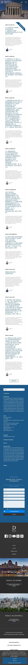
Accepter (15, 658)
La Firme (14, 548)
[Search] (23, 389)
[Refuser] (26, 657)
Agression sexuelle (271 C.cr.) (8, 427)
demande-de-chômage (7, 417)
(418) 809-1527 (14, 588)
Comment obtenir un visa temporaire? (10, 424)
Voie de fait (5, 421)
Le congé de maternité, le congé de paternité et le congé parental (15, 420)
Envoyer (14, 514)
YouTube (14, 536)
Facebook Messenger (14, 511)
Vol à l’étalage (5, 418)
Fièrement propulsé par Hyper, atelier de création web (14, 634)
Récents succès (14, 551)
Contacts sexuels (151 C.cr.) (8, 430)
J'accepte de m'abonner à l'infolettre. (14, 509)
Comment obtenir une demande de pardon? (11, 423)
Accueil (14, 545)
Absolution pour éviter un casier (9, 436)
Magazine (14, 554)
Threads (22, 536)
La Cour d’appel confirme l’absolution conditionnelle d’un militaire (15, 449)
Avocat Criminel (6, 426)
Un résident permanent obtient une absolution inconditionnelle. (14, 457)
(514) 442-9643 (14, 623)
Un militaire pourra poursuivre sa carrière (10, 460)
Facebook (6, 536)
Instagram (10, 536)
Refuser (15, 660)
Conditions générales (14, 642)
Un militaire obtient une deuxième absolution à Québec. (13, 459)
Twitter (18, 536)
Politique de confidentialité (14, 645)
